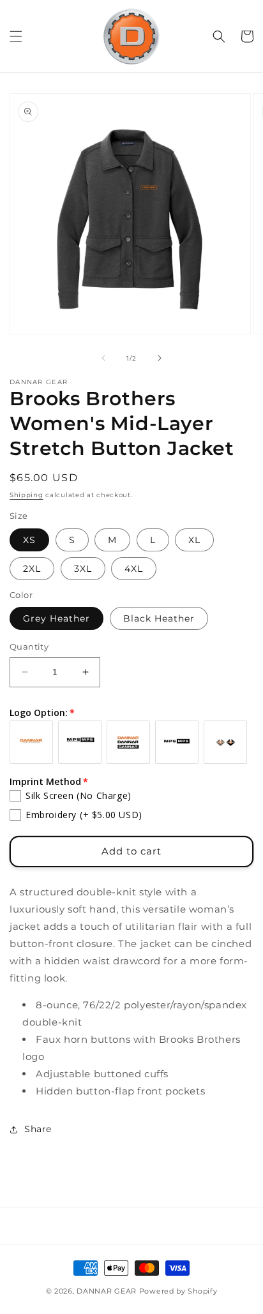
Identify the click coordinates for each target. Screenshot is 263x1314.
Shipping (26, 495)
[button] (16, 36)
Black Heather (159, 618)
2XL (32, 568)
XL (194, 540)
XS (29, 540)
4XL (133, 568)
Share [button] (38, 1129)
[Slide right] (160, 358)
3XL (83, 568)
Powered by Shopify (178, 1291)
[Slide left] (103, 358)
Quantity (29, 646)
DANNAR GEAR (107, 1291)
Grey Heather (56, 618)
